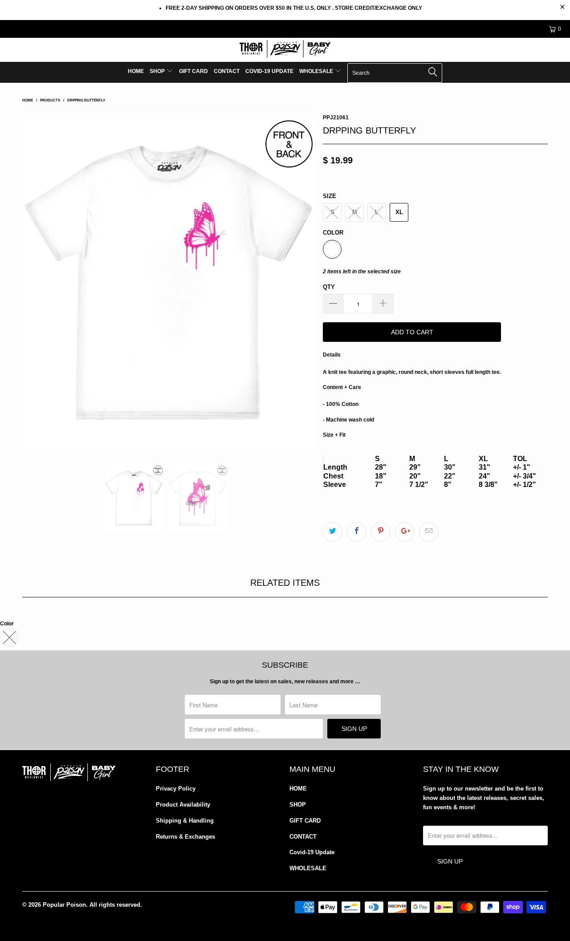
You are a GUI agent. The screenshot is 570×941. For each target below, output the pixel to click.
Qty (329, 287)
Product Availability (183, 804)
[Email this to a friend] (429, 532)
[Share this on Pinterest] (381, 532)
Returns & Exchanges (185, 836)
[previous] (38, 284)
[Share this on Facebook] (356, 532)
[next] (298, 284)
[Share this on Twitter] (332, 532)
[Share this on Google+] (405, 532)
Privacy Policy (175, 788)
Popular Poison (64, 904)
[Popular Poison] (285, 50)
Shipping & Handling (185, 820)
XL (399, 212)
